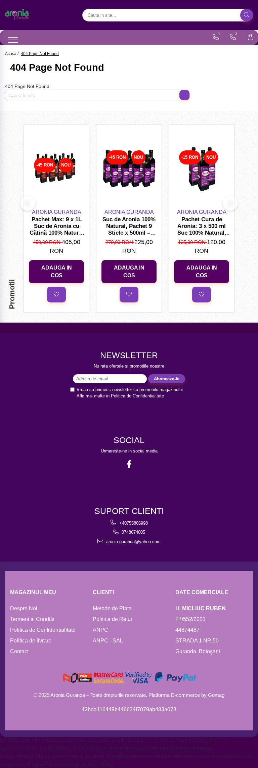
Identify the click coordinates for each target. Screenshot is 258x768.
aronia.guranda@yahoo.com (133, 541)
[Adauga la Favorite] (56, 294)
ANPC (100, 630)
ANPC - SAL (108, 640)
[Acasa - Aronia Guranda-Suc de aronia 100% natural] (38, 15)
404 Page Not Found (40, 53)
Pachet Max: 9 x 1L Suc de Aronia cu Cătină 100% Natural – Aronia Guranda (57, 226)
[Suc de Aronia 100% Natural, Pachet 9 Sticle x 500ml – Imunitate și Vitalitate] (129, 168)
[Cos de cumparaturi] (250, 37)
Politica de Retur (112, 619)
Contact (19, 651)
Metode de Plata (112, 608)
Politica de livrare (30, 640)
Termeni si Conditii (32, 619)
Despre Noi (23, 608)
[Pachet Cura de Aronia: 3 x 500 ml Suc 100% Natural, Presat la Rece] (201, 168)
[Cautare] (246, 15)
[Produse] (9, 39)
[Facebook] (129, 464)
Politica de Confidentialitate (137, 395)
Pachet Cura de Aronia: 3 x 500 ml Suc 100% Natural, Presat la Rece (201, 226)
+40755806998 (133, 523)
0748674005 (132, 532)
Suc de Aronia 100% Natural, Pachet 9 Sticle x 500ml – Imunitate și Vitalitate (129, 226)
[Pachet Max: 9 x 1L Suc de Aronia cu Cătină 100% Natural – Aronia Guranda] (56, 168)
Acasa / (12, 53)
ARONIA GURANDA (56, 212)
